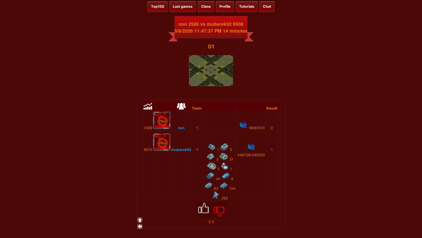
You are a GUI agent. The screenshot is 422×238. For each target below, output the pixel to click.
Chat (267, 6)
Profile (225, 6)
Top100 (157, 6)
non (181, 128)
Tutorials (246, 6)
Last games (183, 6)
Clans (206, 6)
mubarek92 (181, 149)
